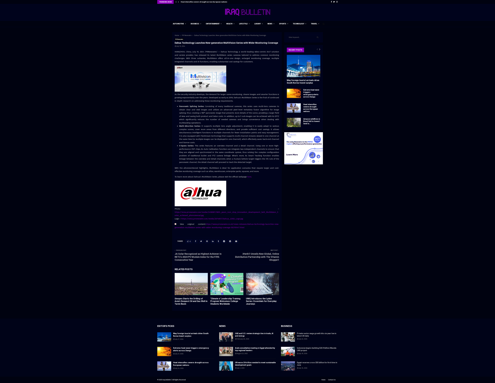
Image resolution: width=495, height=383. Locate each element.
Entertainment (213, 24)
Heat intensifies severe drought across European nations (204, 2)
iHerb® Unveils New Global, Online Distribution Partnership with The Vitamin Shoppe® (257, 256)
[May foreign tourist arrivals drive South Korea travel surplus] (303, 66)
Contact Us (332, 380)
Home (323, 380)
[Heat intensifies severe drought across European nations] (294, 108)
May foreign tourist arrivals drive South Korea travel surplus (303, 81)
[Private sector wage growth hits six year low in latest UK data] (288, 337)
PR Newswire (179, 39)
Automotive (178, 24)
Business (195, 24)
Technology (298, 24)
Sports (282, 24)
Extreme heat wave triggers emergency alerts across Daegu (191, 349)
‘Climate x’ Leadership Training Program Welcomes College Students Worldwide (225, 301)
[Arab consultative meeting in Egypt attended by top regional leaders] (226, 351)
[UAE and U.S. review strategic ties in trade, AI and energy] (226, 337)
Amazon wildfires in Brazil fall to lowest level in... (311, 121)
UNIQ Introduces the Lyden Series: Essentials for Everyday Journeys (261, 301)
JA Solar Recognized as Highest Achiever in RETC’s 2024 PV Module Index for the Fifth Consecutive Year (198, 256)
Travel (314, 24)
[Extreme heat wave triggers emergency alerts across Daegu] (294, 93)
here (249, 177)
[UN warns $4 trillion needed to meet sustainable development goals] (226, 366)
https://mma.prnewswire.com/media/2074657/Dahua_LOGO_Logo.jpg (212, 219)
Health (229, 24)
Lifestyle (243, 24)
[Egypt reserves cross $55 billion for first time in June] (288, 366)
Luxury (257, 24)
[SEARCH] (317, 37)
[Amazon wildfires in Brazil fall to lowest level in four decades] (294, 122)
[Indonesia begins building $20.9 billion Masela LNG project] (288, 351)
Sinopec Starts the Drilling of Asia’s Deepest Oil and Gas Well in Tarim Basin (191, 301)
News (269, 24)
